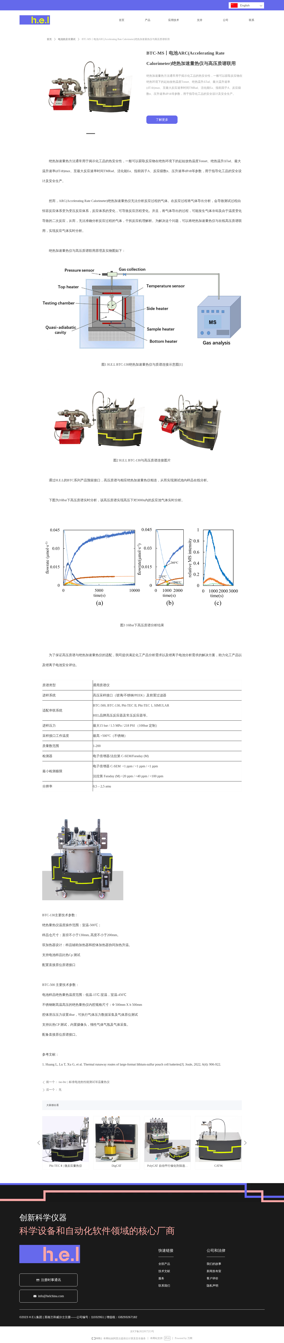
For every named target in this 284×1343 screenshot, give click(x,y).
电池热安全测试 (66, 39)
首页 (49, 39)
